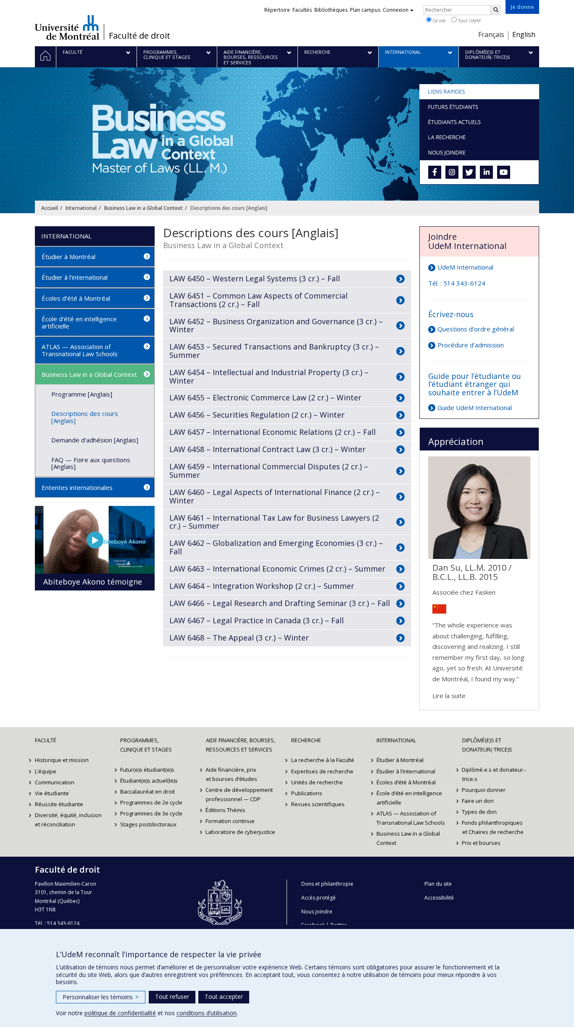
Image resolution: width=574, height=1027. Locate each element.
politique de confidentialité (120, 1013)
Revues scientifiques (318, 804)
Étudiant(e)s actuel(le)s (149, 780)
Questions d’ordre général (475, 329)
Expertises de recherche (322, 771)
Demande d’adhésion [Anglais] (94, 440)
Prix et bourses (481, 843)
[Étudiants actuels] (479, 122)
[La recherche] (479, 137)
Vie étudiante (52, 793)
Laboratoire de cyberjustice (241, 832)
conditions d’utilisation (206, 1013)
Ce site (438, 20)
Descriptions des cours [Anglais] (84, 417)
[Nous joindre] (479, 152)
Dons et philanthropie (327, 883)
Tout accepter (224, 997)
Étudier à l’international (75, 277)
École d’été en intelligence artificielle (79, 322)
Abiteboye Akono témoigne (92, 582)
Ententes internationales (77, 487)
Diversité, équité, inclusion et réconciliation (68, 819)
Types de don (479, 811)
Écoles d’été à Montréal (76, 298)
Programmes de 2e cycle (151, 802)
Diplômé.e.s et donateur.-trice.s (494, 774)
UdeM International (465, 267)
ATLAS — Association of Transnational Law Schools (80, 350)
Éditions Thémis (226, 810)
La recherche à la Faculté (322, 760)
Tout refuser (172, 997)
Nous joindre (316, 911)
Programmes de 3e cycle (151, 813)
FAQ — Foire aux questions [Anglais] (90, 463)
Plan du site (438, 883)
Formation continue (230, 821)
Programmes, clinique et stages (146, 744)
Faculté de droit (139, 36)
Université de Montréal (67, 27)
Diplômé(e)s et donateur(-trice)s (487, 744)
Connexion (395, 9)
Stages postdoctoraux (148, 824)
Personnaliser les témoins (101, 997)
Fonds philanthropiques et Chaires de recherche (493, 827)
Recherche (306, 740)
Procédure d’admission (470, 345)
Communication (54, 782)
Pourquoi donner (484, 790)
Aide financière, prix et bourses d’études (231, 774)
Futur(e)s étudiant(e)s (147, 769)
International (81, 208)
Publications (306, 793)
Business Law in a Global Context (143, 208)
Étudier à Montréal (68, 256)
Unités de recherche (317, 782)
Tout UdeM (469, 20)
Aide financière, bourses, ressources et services (240, 744)
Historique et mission (62, 760)
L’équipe (45, 771)
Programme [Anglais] (81, 394)
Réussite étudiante (59, 804)
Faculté (45, 740)
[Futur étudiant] (479, 106)
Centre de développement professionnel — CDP (239, 794)
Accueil (49, 208)
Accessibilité (439, 897)
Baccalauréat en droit (147, 791)
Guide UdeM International (474, 407)
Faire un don (478, 801)
